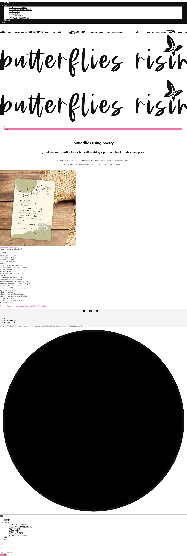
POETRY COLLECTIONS (18, 8)
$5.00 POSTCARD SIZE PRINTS (20, 10)
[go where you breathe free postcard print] (38, 245)
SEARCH (7, 20)
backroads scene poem (9, 247)
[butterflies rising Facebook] (103, 311)
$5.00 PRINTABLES (16, 16)
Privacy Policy (9, 320)
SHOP (6, 5)
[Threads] (90, 311)
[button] (4, 127)
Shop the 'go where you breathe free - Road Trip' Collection (23, 306)
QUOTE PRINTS (14, 14)
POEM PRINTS (14, 12)
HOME (7, 3)
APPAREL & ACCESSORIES (19, 18)
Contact (7, 318)
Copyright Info (9, 322)
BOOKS (7, 22)
